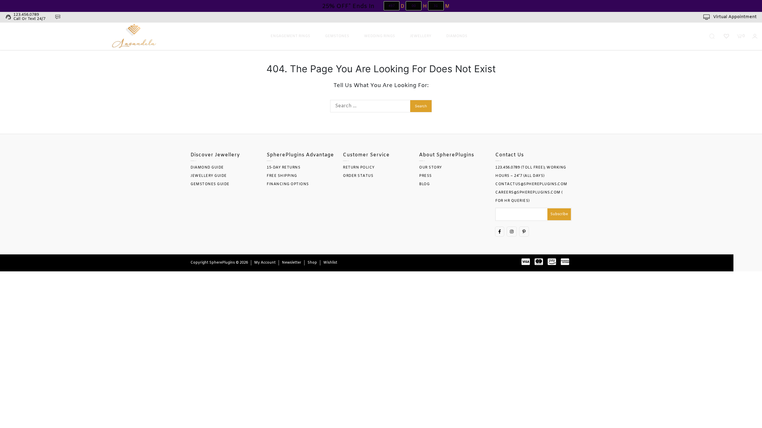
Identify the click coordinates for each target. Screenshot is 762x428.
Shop (312, 262)
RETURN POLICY (359, 167)
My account (265, 262)
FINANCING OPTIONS (288, 184)
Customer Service (366, 155)
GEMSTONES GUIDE (209, 184)
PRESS (425, 176)
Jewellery (420, 36)
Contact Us (509, 155)
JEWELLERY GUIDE (208, 176)
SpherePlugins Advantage (300, 155)
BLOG (424, 184)
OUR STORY (430, 167)
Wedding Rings (379, 36)
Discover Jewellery (215, 155)
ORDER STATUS (358, 176)
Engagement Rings (290, 36)
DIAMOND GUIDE (207, 167)
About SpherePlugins (446, 155)
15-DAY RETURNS (283, 167)
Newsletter (291, 262)
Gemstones (337, 36)
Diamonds (456, 36)
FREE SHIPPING (282, 176)
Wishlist (330, 262)
